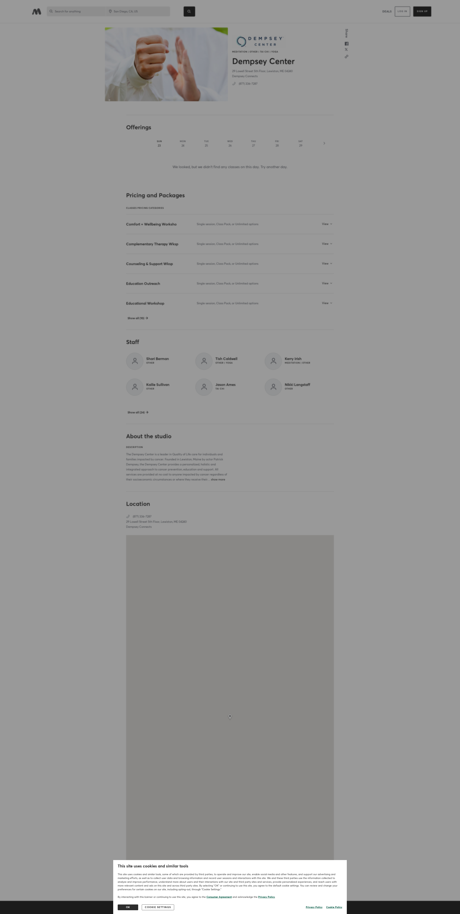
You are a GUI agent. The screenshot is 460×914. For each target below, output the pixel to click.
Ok (128, 907)
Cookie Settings (158, 907)
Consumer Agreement (219, 897)
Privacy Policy (266, 897)
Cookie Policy (334, 907)
